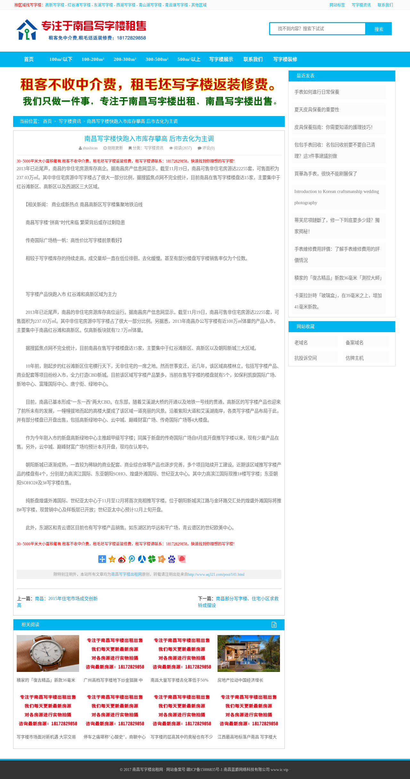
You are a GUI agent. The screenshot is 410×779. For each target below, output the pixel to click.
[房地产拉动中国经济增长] (248, 655)
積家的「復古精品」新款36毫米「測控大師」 (46, 681)
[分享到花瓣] (182, 559)
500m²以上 (189, 59)
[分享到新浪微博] (122, 559)
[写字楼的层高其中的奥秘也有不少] (182, 712)
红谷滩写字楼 (79, 5)
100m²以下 (60, 59)
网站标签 (337, 5)
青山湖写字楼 (150, 5)
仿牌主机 (355, 358)
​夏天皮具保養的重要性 (316, 109)
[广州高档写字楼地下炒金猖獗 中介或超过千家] (115, 655)
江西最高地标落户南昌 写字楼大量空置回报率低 (247, 738)
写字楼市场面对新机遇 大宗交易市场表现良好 (46, 738)
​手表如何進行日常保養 (316, 92)
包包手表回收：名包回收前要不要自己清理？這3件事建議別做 (334, 150)
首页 (29, 59)
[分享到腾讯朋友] (152, 559)
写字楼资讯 (361, 5)
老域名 (301, 342)
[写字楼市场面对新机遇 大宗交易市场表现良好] (48, 712)
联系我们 (385, 5)
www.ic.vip (279, 769)
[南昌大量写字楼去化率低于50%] (182, 655)
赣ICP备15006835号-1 (204, 769)
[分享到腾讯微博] (132, 559)
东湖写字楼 (103, 5)
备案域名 (355, 342)
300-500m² (157, 59)
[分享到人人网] (142, 559)
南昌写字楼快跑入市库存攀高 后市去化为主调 (149, 138)
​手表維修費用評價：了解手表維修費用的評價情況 (337, 255)
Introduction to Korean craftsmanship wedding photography (336, 197)
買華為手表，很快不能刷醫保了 (325, 173)
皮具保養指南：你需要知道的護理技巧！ (334, 127)
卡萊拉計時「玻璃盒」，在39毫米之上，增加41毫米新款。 (338, 301)
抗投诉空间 (305, 358)
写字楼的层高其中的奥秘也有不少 (182, 736)
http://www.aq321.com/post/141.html (216, 574)
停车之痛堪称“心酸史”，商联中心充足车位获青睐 (115, 738)
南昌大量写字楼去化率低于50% (180, 680)
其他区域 (199, 5)
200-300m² (125, 59)
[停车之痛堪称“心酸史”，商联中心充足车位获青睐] (115, 712)
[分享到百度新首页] (172, 559)
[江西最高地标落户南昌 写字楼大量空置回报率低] (248, 712)
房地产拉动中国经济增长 (240, 680)
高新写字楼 (54, 5)
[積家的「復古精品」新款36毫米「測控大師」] (48, 655)
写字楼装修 (285, 59)
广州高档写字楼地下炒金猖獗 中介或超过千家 (113, 681)
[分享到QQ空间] (112, 559)
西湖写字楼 (125, 5)
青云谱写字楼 (176, 5)
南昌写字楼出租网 (126, 574)
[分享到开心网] (162, 559)
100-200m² (93, 59)
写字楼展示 (221, 59)
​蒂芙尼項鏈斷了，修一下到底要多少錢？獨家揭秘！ (337, 226)
